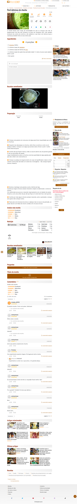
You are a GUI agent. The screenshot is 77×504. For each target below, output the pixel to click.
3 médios (13, 45)
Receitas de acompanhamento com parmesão (20, 475)
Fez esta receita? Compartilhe (29, 277)
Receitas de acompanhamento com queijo (41, 473)
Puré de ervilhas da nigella (31, 255)
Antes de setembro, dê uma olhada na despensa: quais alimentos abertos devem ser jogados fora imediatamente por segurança (40, 461)
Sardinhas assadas (59, 197)
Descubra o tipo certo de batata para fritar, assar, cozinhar (45, 434)
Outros (56, 207)
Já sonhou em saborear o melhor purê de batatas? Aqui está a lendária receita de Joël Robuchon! (23, 425)
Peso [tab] (55, 158)
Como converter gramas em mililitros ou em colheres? (22, 450)
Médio (16, 216)
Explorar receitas (11, 479)
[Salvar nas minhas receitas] (32, 21)
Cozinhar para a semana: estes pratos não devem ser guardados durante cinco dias (45, 451)
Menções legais (43, 492)
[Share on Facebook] (31, 27)
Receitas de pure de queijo (39, 475)
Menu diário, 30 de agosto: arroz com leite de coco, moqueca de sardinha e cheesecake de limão (18, 461)
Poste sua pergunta (62, 185)
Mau (16, 218)
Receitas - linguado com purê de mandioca (21, 257)
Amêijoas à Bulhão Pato (60, 196)
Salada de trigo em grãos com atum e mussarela (64, 139)
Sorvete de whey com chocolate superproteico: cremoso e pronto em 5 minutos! (64, 144)
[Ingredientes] (2, 252)
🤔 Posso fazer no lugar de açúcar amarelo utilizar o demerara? (60, 180)
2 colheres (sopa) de (16, 47)
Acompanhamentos (15, 481)
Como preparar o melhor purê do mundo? (44, 424)
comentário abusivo (47, 310)
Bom (16, 214)
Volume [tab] (59, 158)
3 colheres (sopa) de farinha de (18, 49)
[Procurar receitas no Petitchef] (62, 2)
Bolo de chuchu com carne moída (51, 256)
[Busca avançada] (64, 3)
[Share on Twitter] (45, 27)
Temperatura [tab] (66, 158)
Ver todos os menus (59, 147)
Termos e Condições (44, 490)
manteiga (22, 47)
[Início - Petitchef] (7, 8)
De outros (65, 6)
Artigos (38, 6)
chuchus (11, 45)
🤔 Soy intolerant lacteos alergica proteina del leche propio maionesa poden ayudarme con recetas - (60, 172)
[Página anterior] (43, 299)
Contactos (42, 486)
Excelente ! (18, 210)
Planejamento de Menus (60, 126)
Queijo (14, 473)
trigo (26, 49)
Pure (10, 473)
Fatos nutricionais (47, 58)
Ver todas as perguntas (64, 183)
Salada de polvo (58, 194)
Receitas (26, 6)
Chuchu (27, 473)
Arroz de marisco (58, 199)
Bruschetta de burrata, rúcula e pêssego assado (64, 134)
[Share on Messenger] (36, 27)
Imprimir (67, 147)
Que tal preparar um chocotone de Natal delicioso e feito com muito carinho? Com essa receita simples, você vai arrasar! (17, 436)
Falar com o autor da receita (30, 267)
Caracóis (57, 201)
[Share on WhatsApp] (41, 27)
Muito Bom (18, 212)
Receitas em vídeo (12, 488)
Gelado (56, 203)
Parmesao (21, 473)
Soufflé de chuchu (10, 255)
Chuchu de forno (40, 255)
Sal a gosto (11, 56)
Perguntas (51, 6)
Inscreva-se (61, 154)
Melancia (57, 205)
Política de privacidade (45, 488)
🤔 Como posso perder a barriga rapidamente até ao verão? (60, 177)
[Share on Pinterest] (50, 27)
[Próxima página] (51, 299)
